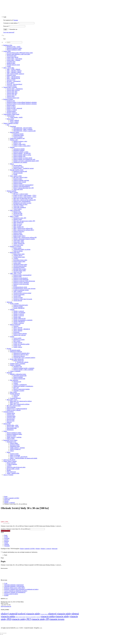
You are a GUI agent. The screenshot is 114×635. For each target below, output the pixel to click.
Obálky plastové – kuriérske (14, 437)
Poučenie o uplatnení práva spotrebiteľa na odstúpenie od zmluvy (21, 589)
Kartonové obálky (11, 435)
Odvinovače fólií (17, 213)
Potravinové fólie (17, 215)
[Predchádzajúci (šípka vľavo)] (0, 634)
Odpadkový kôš (17, 366)
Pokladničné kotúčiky (19, 267)
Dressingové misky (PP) (19, 218)
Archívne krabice (11, 111)
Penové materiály (11, 462)
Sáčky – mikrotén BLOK (13, 78)
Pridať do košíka (6, 530)
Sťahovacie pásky (16, 467)
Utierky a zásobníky (15, 371)
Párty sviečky (16, 341)
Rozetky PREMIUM (18, 308)
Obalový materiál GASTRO (10, 123)
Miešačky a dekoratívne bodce (18, 374)
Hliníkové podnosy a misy (20, 141)
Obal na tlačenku (11, 407)
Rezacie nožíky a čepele (13, 468)
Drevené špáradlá (18, 173)
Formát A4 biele (14, 453)
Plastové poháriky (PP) (19, 156)
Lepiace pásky (7, 51)
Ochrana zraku (10, 414)
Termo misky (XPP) (18, 240)
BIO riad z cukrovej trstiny (20, 177)
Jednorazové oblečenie (16, 351)
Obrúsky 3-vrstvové (18, 315)
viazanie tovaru (56, 619)
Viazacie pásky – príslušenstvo (15, 88)
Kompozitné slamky (18, 135)
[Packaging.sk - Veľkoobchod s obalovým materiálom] (10, 13)
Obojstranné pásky (12, 55)
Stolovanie (9, 302)
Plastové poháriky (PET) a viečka (22, 155)
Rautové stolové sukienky (20, 333)
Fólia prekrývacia (11, 471)
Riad (8, 124)
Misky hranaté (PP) (18, 222)
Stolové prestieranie (15, 324)
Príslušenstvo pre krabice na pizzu (22, 203)
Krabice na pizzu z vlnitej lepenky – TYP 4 (24, 195)
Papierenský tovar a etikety (10, 440)
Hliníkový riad (17, 143)
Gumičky (15, 258)
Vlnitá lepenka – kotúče (16, 117)
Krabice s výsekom (12, 109)
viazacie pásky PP (40, 619)
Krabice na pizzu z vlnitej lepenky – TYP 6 (24, 197)
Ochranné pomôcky (8, 411)
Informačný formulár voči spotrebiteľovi (14, 592)
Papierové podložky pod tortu (21, 180)
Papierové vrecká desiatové (20, 278)
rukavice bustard (22, 616)
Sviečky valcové (17, 347)
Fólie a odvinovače (15, 210)
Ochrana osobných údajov (11, 594)
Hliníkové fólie (17, 212)
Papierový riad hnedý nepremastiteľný (23, 185)
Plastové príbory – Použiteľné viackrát (23, 168)
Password (6, 26)
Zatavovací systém (18, 245)
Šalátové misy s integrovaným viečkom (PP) (25, 237)
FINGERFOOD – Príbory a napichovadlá (24, 131)
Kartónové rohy (11, 100)
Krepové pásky (18, 54)
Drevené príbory (17, 165)
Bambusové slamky (18, 134)
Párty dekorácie (14, 380)
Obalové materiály (11, 191)
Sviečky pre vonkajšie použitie (21, 344)
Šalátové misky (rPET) (19, 236)
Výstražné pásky (11, 61)
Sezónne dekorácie (15, 393)
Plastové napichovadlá (19, 378)
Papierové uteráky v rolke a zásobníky (23, 369)
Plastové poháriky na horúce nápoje (22, 158)
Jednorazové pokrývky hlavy (21, 354)
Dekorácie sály (17, 381)
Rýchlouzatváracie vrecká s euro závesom (24, 288)
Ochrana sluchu (11, 413)
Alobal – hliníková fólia (13, 473)
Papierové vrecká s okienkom (21, 282)
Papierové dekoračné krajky (20, 305)
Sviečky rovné (17, 345)
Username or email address (11, 23)
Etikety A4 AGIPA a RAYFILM (18, 456)
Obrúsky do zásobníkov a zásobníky (23, 320)
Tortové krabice (17, 209)
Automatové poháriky (19, 149)
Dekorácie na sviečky (19, 339)
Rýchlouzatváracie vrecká (20, 287)
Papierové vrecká (11, 75)
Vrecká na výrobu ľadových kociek (22, 299)
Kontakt (6, 595)
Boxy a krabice (14, 192)
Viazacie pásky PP (11, 94)
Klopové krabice (11, 105)
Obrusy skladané (17, 330)
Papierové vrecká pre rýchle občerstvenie (24, 281)
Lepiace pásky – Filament (13, 60)
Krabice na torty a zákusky (14, 410)
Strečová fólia (7, 423)
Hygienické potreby (15, 350)
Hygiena (9, 348)
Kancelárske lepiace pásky (20, 260)
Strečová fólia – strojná (13, 426)
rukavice (17, 616)
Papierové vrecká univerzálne (21, 284)
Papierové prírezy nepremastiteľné (22, 275)
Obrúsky (12, 309)
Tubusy (12, 450)
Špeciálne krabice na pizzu (20, 204)
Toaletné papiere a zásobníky (17, 363)
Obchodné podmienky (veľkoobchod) (14, 586)
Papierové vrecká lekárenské (20, 279)
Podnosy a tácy (14, 140)
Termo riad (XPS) (18, 189)
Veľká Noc (16, 395)
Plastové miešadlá (18, 377)
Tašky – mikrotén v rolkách (14, 72)
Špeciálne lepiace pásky (19, 270)
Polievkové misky (18, 234)
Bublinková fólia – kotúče (13, 46)
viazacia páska (48, 616)
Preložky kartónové (12, 112)
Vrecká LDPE (17, 296)
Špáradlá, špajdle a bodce (16, 170)
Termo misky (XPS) (18, 242)
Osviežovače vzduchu (22, 362)
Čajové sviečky (17, 338)
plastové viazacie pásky (59, 613)
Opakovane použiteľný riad (17, 138)
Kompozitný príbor (18, 167)
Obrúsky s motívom (18, 323)
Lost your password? (8, 32)
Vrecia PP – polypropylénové (14, 84)
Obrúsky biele (17, 317)
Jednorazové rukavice (19, 356)
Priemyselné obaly (15, 252)
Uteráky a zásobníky (15, 365)
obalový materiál (9, 613)
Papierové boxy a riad (17, 408)
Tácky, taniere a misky (16, 176)
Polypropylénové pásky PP (20, 52)
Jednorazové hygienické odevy (21, 353)
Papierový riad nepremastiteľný (21, 186)
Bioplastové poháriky (19, 150)
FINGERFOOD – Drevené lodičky (22, 128)
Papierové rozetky (18, 306)
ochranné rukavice (44, 614)
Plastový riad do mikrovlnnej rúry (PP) (23, 188)
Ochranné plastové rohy (13, 97)
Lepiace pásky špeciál (12, 57)
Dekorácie (9, 372)
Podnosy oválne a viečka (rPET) (21, 146)
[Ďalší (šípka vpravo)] (2, 634)
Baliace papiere (17, 248)
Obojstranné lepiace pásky (20, 264)
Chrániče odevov (17, 255)
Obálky (5, 431)
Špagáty (9, 470)
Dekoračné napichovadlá (19, 375)
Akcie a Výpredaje (8, 474)
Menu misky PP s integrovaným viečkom (21, 401)
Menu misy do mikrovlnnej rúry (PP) (23, 198)
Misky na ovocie (17, 224)
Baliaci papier (10, 118)
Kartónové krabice (8, 99)
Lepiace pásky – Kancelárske (14, 58)
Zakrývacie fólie (17, 272)
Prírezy (15, 285)
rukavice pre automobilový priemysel (33, 616)
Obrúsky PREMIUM (19, 321)
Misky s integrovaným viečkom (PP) (23, 228)
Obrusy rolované (17, 327)
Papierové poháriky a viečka (20, 152)
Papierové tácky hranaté (19, 182)
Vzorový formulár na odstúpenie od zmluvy (15, 591)
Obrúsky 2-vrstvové (18, 314)
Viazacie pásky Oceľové (13, 90)
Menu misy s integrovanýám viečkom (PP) (24, 200)
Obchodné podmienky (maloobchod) (14, 585)
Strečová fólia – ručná (12, 425)
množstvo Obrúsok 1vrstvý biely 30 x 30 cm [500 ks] (15, 529)
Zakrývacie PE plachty (9, 459)
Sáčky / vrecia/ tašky (8, 67)
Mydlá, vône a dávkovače (17, 359)
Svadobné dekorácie (15, 398)
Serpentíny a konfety (18, 390)
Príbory (12, 164)
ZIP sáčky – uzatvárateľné (13, 81)
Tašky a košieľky (17, 291)
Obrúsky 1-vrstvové (18, 311)
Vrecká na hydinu (18, 297)
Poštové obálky (11, 438)
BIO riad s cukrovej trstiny (14, 405)
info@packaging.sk (6, 606)
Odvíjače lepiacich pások (13, 64)
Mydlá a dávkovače (18, 360)
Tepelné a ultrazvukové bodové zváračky (24, 239)
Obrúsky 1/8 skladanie (19, 312)
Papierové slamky (18, 137)
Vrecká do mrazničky (19, 294)
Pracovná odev (11, 420)
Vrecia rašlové (10, 82)
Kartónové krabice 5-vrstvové (22, 103)
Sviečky (12, 336)
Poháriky (12, 147)
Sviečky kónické (17, 342)
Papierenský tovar (11, 441)
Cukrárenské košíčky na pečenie (21, 249)
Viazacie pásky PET (12, 93)
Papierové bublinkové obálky (14, 48)
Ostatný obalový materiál (10, 461)
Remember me (13, 29)
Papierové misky (17, 179)
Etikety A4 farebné (15, 455)
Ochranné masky (11, 416)
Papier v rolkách (14, 121)
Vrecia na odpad (11, 79)
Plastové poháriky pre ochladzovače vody (24, 159)
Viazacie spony (11, 96)
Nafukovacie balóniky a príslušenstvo (23, 386)
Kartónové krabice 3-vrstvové (22, 102)
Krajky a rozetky (14, 303)
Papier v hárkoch (14, 120)
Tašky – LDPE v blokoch (13, 69)
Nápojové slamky (14, 132)
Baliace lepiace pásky (19, 254)
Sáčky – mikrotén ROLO (13, 76)
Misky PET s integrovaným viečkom (19, 404)
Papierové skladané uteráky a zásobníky (23, 368)
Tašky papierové (15, 73)
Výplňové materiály (12, 464)
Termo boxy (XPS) (18, 206)
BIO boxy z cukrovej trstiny (20, 194)
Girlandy (15, 383)
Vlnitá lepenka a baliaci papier (11, 114)
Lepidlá (9, 66)
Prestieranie (16, 332)
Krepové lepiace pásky (19, 261)
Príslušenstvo (10, 429)
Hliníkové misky (17, 219)
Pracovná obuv (11, 419)
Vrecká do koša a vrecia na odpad (22, 293)
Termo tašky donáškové (19, 207)
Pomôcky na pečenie (15, 246)
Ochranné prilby (11, 417)
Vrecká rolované (17, 300)
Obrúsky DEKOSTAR (19, 318)
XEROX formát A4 (15, 449)
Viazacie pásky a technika (10, 87)
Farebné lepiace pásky (19, 257)
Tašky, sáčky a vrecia (15, 273)
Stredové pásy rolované (19, 335)
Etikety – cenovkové (23, 458)
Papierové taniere (17, 183)
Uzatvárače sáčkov (12, 85)
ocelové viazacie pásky (29, 613)
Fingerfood (13, 126)
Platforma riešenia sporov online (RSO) (14, 588)
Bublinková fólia (7, 45)
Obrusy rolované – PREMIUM (21, 329)
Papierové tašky (17, 276)
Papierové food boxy (18, 231)
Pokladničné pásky (15, 446)
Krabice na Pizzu (11, 106)
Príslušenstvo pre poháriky (20, 162)
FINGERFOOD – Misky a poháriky (23, 129)
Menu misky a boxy (12, 399)
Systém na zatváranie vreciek (21, 290)
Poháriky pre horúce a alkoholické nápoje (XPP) (26, 161)
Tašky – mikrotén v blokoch (14, 70)
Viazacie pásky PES (12, 91)
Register (16, 20)
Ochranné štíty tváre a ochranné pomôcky (24, 357)
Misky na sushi (17, 225)
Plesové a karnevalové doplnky (21, 389)
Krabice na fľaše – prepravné (14, 108)
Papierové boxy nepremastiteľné (21, 201)
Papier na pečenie (18, 251)
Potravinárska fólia (12, 428)
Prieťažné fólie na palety (19, 269)
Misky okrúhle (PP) (18, 227)
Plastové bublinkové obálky (14, 49)
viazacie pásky (62, 616)
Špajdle (15, 174)
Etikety (8, 452)
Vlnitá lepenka (10, 115)
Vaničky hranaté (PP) (19, 243)
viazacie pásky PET (21, 619)
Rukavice (9, 422)
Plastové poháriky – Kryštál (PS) (22, 153)
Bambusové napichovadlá (20, 171)
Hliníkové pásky (11, 63)
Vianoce (15, 396)
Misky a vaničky (14, 216)
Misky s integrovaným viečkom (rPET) (23, 230)
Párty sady (16, 387)
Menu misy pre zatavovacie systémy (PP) (24, 221)
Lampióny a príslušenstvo (20, 384)
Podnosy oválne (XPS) (19, 144)
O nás (5, 583)
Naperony (16, 326)
